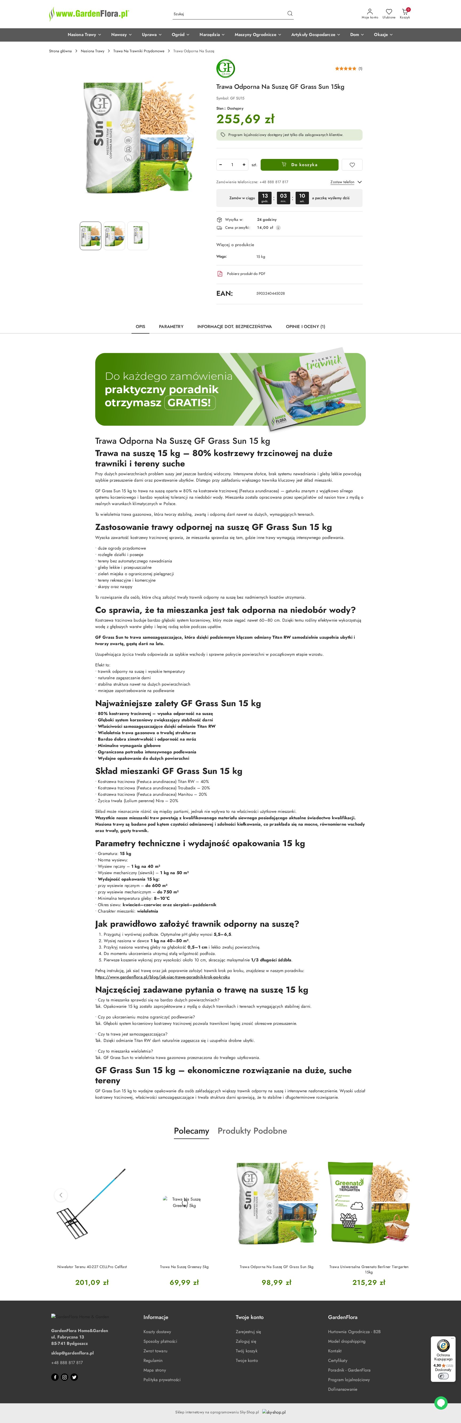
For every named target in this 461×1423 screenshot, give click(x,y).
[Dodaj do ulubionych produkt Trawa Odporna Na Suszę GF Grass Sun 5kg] (221, 1152)
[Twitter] (74, 1377)
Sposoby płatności (160, 1341)
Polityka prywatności (162, 1380)
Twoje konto (247, 1360)
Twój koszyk (246, 1351)
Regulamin (153, 1360)
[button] (85, 35)
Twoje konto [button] (250, 1317)
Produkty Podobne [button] (252, 1131)
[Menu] (452, 1339)
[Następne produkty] (400, 1195)
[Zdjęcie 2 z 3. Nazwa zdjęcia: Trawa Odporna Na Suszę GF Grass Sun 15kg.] (114, 236)
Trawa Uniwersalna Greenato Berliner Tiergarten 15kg (276, 1269)
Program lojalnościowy (349, 1380)
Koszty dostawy (157, 1332)
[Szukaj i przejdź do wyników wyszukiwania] (290, 14)
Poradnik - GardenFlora (349, 1370)
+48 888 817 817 (67, 1363)
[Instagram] (64, 1377)
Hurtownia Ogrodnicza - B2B (354, 1332)
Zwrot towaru (155, 1351)
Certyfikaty (337, 1360)
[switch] (443, 1376)
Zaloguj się (246, 1341)
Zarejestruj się (248, 1332)
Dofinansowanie (342, 1389)
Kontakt (334, 1351)
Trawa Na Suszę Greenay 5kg (92, 1266)
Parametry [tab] (171, 326)
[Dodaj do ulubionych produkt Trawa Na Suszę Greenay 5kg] (129, 1152)
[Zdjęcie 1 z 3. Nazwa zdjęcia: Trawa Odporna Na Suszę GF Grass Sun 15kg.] (90, 236)
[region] (289, 198)
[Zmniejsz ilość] (221, 164)
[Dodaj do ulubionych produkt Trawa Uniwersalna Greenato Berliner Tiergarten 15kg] (313, 1152)
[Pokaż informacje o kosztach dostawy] (278, 228)
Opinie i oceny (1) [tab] (305, 326)
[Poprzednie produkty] (61, 1195)
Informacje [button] (156, 1317)
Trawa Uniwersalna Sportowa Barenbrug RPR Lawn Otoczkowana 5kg (369, 1269)
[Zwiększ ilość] (244, 164)
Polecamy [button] (191, 1131)
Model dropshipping (346, 1341)
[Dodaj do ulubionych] (352, 165)
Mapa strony (155, 1370)
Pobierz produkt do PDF (246, 273)
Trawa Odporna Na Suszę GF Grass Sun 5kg (184, 1266)
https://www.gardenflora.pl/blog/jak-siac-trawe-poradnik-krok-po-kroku (162, 977)
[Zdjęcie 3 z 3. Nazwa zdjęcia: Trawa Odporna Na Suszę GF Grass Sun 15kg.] (138, 236)
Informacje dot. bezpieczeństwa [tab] (234, 326)
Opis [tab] (140, 326)
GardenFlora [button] (342, 1317)
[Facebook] (55, 1377)
